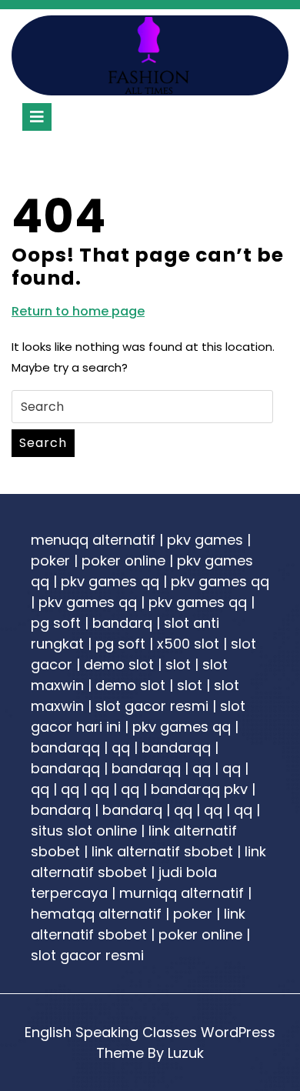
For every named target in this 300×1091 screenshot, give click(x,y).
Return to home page (78, 311)
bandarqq (65, 747)
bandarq (122, 622)
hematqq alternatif (96, 913)
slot (178, 664)
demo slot (119, 664)
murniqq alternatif (181, 892)
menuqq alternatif (93, 539)
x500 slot (188, 643)
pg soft (56, 622)
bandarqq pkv (199, 789)
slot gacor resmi (151, 706)
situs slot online (84, 830)
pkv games (205, 539)
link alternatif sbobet (162, 851)
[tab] (37, 117)
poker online (123, 560)
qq (121, 747)
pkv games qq (110, 581)
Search (43, 443)
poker (50, 560)
